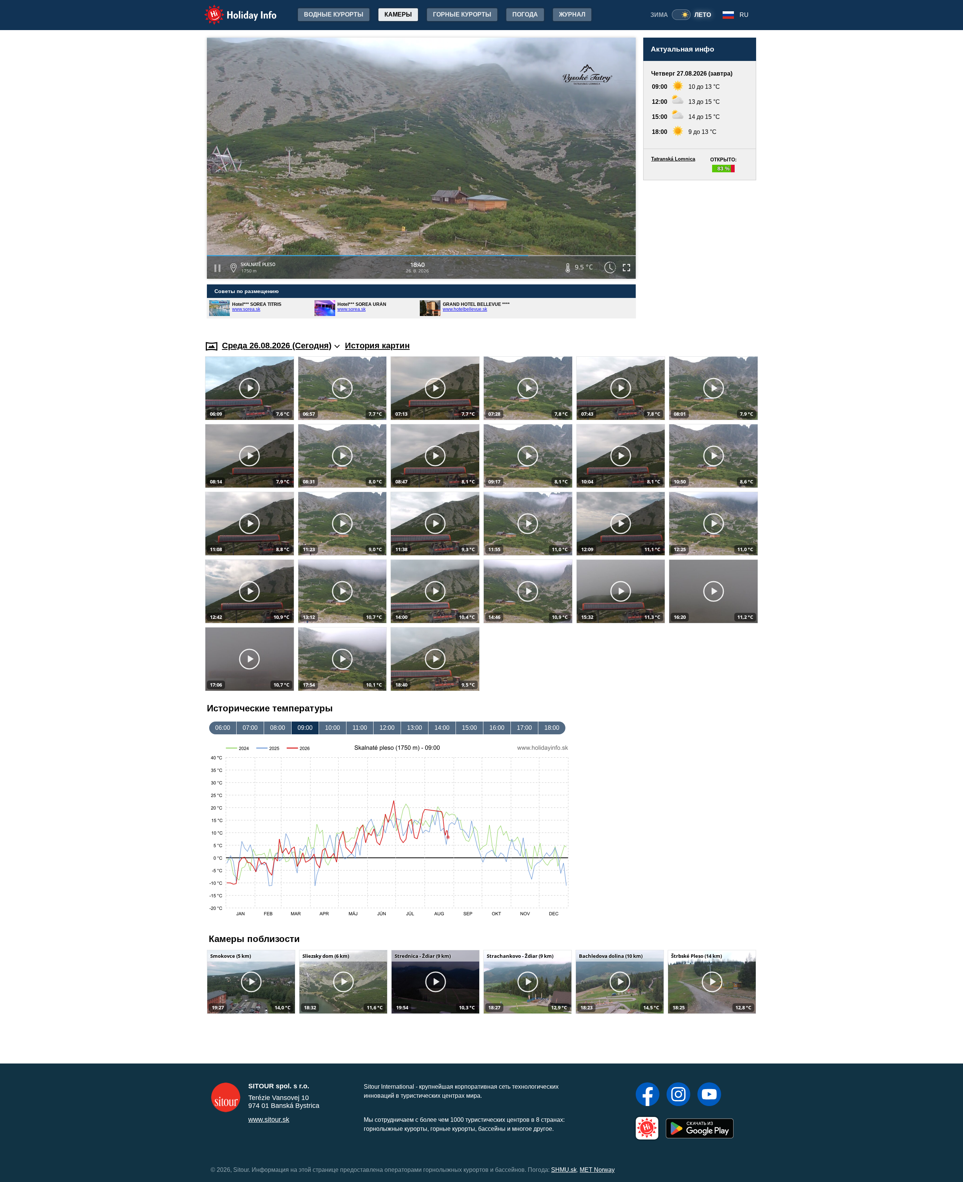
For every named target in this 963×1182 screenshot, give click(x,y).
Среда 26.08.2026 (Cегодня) (276, 345)
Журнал (572, 14)
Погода (525, 14)
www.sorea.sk (246, 309)
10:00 (332, 728)
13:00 (414, 728)
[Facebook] (647, 1095)
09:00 (305, 728)
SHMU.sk (564, 1170)
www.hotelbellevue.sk (465, 309)
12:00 (387, 728)
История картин (377, 345)
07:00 (250, 728)
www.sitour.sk (268, 1119)
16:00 (496, 728)
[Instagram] (678, 1095)
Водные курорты (333, 14)
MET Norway (597, 1170)
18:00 (551, 728)
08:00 (277, 728)
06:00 (222, 728)
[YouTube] (709, 1095)
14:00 (442, 728)
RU (744, 15)
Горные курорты (462, 14)
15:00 (469, 728)
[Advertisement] (699, 253)
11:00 (359, 728)
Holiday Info (233, 9)
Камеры (398, 14)
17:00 (524, 728)
